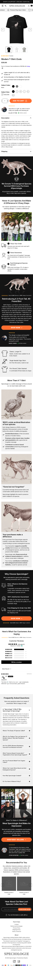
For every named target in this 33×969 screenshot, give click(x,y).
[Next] (30, 885)
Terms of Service (16, 931)
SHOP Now (15, 328)
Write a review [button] (16, 662)
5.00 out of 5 (21, 644)
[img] (4, 674)
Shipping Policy (16, 929)
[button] (5, 55)
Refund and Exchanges (17, 926)
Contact (17, 924)
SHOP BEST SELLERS (15, 840)
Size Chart (6, 94)
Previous (2, 29)
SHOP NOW (15, 618)
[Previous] (2, 885)
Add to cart (18, 101)
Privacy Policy (16, 928)
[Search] (5, 6)
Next (30, 29)
